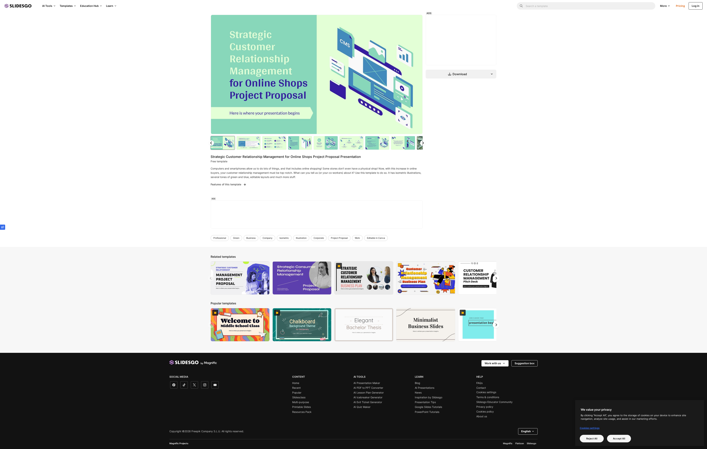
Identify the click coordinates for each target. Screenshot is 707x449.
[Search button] (521, 6)
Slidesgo (531, 443)
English (526, 431)
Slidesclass (298, 397)
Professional (219, 238)
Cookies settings (486, 392)
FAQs (479, 383)
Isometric (284, 238)
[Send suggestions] (2, 227)
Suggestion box (524, 363)
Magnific (507, 443)
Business (251, 238)
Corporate (319, 238)
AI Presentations (424, 387)
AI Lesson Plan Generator (369, 392)
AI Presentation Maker (367, 383)
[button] (422, 143)
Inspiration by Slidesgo (428, 397)
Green (236, 238)
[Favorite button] (406, 20)
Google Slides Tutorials (428, 407)
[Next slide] (417, 74)
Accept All (619, 438)
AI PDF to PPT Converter (368, 387)
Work (357, 238)
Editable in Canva (376, 238)
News (418, 392)
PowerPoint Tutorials (427, 411)
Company (267, 238)
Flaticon (519, 443)
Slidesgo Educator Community (494, 402)
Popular (296, 392)
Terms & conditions (487, 397)
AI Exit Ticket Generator (368, 402)
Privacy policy (484, 406)
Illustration (301, 238)
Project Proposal (339, 238)
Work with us (493, 363)
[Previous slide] (211, 278)
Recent (296, 387)
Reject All (591, 438)
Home (295, 383)
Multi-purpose (300, 402)
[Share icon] (416, 20)
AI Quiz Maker (362, 407)
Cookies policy (485, 411)
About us (481, 416)
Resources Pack (302, 411)
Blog (417, 383)
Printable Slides (301, 407)
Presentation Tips (425, 402)
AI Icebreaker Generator (368, 397)
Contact (481, 387)
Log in (695, 5)
